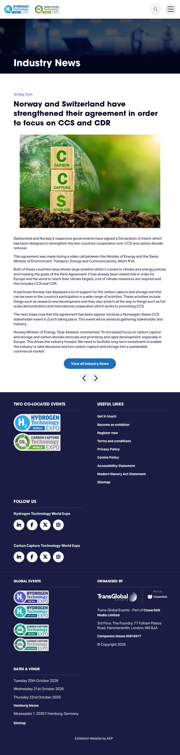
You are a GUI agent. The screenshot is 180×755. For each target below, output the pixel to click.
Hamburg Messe (26, 705)
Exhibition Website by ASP (94, 738)
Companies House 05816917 (119, 636)
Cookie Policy (108, 457)
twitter (45, 525)
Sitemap (103, 482)
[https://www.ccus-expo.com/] (31, 650)
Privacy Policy (108, 449)
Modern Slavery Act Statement (121, 474)
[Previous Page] (84, 378)
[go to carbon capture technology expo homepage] (47, 9)
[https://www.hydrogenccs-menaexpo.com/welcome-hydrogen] (31, 603)
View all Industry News (90, 363)
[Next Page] (95, 378)
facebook (32, 525)
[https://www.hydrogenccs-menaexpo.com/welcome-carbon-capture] (31, 635)
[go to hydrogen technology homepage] (16, 9)
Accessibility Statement (116, 466)
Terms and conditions (114, 441)
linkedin (19, 525)
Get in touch (106, 416)
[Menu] (170, 9)
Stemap (20, 723)
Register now (107, 433)
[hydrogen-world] (37, 430)
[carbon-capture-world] (37, 450)
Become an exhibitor (113, 425)
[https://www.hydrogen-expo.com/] (31, 617)
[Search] (155, 9)
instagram (58, 525)
